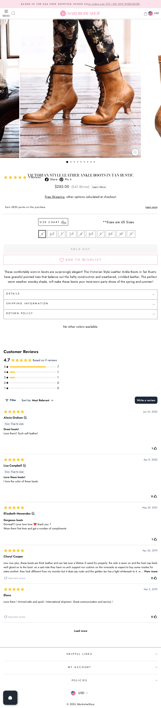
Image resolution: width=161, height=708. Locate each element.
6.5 (52, 234)
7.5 (71, 234)
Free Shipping (54, 197)
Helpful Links (79, 654)
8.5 (91, 234)
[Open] (10, 698)
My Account (79, 667)
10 (121, 234)
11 (131, 234)
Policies (79, 680)
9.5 (110, 234)
